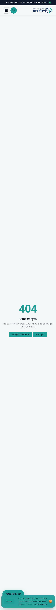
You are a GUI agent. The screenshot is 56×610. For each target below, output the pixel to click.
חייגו (21, 334)
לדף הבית (40, 334)
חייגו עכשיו (13, 594)
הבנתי (9, 601)
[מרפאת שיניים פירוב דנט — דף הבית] (42, 10)
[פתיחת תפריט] (6, 10)
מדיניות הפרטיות (28, 604)
